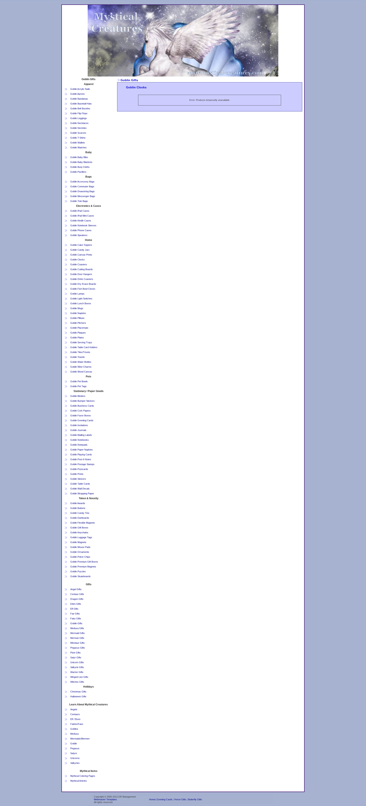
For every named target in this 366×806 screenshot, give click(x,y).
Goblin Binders (77, 396)
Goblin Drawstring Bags (82, 191)
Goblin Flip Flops (78, 113)
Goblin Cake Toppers (81, 245)
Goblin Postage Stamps (82, 464)
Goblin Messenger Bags (82, 196)
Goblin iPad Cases (79, 211)
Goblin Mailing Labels (81, 435)
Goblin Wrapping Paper (82, 493)
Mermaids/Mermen (80, 738)
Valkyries (75, 763)
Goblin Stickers (78, 479)
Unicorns (75, 758)
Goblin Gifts (76, 623)
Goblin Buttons (77, 508)
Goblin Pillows (77, 318)
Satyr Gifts (75, 657)
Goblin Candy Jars (80, 250)
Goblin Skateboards (80, 576)
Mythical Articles (78, 781)
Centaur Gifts (77, 594)
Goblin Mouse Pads (80, 547)
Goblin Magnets (78, 542)
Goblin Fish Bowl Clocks (82, 289)
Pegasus (74, 748)
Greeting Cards (164, 799)
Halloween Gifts (78, 696)
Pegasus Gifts (77, 647)
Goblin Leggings (78, 118)
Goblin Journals (78, 430)
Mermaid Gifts (77, 633)
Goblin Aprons (77, 94)
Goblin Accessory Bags (82, 181)
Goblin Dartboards (79, 518)
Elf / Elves (75, 719)
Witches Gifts (77, 682)
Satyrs (73, 753)
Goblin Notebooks (79, 440)
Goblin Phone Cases (81, 230)
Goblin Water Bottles (80, 362)
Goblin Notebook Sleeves (83, 225)
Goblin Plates (77, 337)
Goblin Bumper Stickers (82, 401)
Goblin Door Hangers (81, 274)
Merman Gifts (77, 638)
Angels (73, 709)
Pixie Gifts (75, 652)
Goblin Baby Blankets (81, 162)
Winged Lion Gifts (79, 677)
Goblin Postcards (79, 469)
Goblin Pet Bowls (79, 381)
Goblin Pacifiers (78, 172)
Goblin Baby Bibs (79, 157)
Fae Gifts (75, 613)
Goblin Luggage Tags (81, 537)
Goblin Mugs (76, 308)
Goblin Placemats (79, 328)
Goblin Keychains (79, 532)
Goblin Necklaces (79, 123)
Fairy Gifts (75, 618)
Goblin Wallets (77, 142)
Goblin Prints (76, 474)
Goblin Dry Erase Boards (83, 284)
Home (152, 799)
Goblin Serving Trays (81, 342)
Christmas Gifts (78, 691)
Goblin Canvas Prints (81, 254)
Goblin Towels (77, 357)
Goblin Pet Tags (78, 386)
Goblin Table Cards (80, 483)
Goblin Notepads (78, 444)
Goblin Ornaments (79, 552)
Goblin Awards (77, 503)
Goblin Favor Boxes (80, 415)
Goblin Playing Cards (81, 454)
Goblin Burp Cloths (80, 167)
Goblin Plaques (78, 332)
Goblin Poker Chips (80, 557)
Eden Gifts (75, 604)
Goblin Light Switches (81, 298)
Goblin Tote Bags (79, 201)
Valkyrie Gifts (77, 667)
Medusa (74, 733)
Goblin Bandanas (79, 98)
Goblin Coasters (78, 264)
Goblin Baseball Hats (81, 103)
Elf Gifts (74, 608)
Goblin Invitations (79, 425)
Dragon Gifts (76, 599)
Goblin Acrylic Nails (80, 89)
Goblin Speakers (78, 235)
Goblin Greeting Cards (81, 420)
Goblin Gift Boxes (79, 527)
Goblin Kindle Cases (80, 220)
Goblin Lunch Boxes (80, 303)
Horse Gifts (180, 799)
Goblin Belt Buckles (80, 108)
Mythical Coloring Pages (82, 776)
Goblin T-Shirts (78, 137)
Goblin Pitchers (78, 323)
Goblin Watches (78, 147)
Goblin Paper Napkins (81, 449)
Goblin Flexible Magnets (82, 522)
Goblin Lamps (77, 293)
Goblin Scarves (78, 133)
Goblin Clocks (77, 259)
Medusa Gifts (77, 628)
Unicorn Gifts (77, 662)
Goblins (74, 729)
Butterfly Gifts (195, 799)
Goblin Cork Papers (80, 410)
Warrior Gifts (76, 672)
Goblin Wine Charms (81, 366)
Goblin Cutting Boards (81, 269)
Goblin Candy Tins (79, 513)
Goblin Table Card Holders (83, 347)
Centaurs (75, 714)
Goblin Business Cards (82, 405)
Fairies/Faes (76, 724)
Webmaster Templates (105, 799)
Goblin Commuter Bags (82, 186)
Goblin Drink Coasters (81, 279)
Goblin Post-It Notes (80, 459)
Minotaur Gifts (77, 643)
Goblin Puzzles (78, 571)
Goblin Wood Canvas (81, 371)
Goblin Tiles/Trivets (80, 352)
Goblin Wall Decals (80, 488)
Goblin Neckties (78, 128)
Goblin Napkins (78, 313)
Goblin (73, 743)
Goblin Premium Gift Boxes (84, 561)
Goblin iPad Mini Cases (82, 215)
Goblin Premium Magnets (83, 566)
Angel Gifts (76, 589)
